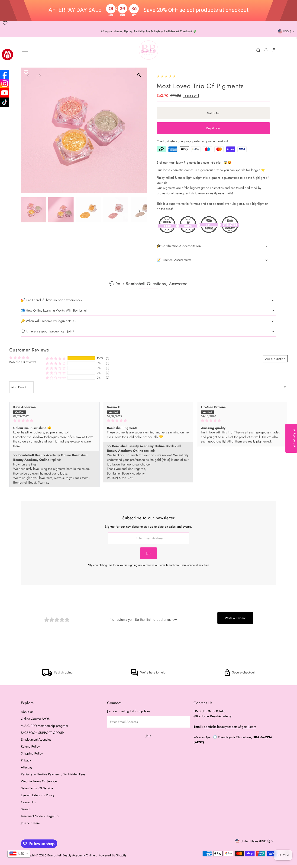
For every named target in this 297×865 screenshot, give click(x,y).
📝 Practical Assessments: (174, 259)
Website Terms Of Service (39, 781)
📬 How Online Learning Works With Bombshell (54, 310)
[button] (56, 358)
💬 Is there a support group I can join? (47, 331)
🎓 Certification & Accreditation (179, 246)
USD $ (287, 31)
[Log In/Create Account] (266, 50)
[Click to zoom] (139, 75)
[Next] (40, 75)
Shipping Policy (32, 753)
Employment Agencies (36, 739)
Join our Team (30, 823)
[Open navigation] (25, 50)
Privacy (26, 760)
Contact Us (28, 802)
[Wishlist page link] (5, 23)
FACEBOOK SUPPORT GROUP (42, 732)
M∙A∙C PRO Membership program (44, 725)
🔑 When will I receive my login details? (48, 321)
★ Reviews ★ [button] (294, 438)
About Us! (27, 711)
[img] (54, 420)
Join (148, 553)
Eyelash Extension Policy (37, 795)
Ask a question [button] (275, 358)
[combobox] (18, 854)
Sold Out (213, 113)
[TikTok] (4, 102)
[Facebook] (4, 74)
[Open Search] (258, 50)
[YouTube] (4, 93)
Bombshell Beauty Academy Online (71, 855)
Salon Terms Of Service (37, 788)
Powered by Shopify (112, 855)
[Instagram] (4, 83)
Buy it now (213, 128)
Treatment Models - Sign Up (39, 816)
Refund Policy (30, 746)
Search (25, 809)
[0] (274, 50)
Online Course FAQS (35, 718)
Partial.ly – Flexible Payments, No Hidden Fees (53, 774)
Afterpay (26, 767)
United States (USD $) (255, 841)
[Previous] (28, 75)
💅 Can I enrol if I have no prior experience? (52, 300)
